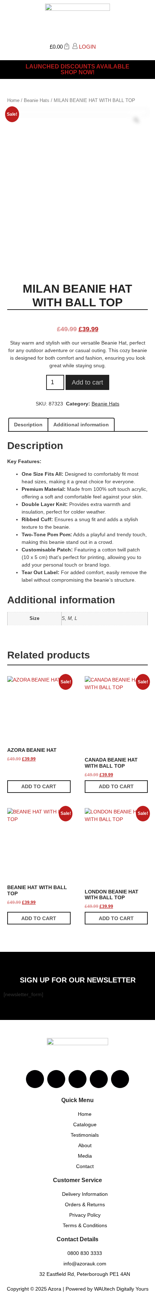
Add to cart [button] (38, 786)
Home (13, 100)
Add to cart (87, 382)
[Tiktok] (120, 1079)
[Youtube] (77, 1079)
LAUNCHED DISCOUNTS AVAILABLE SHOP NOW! (77, 69)
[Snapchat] (99, 1079)
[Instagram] (35, 1079)
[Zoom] (136, 120)
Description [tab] (28, 424)
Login (87, 47)
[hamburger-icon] (143, 49)
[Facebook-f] (56, 1079)
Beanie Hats (36, 100)
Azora (54, 1289)
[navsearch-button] (101, 45)
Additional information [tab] (81, 424)
